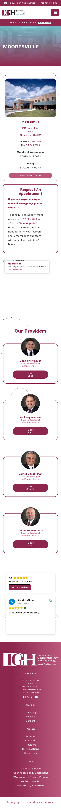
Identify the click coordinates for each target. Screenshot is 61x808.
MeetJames (30, 487)
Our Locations (30, 748)
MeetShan (31, 374)
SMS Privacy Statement (30, 785)
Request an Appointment (23, 3)
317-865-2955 (30, 142)
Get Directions (15, 270)
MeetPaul (31, 431)
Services (30, 736)
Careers (30, 720)
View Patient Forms (30, 175)
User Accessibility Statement (30, 772)
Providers (30, 744)
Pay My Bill (50, 3)
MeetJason (30, 544)
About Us (30, 740)
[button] (55, 617)
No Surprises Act (30, 781)
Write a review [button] (20, 587)
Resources (30, 753)
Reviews (30, 716)
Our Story (30, 712)
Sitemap (49, 802)
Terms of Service (30, 768)
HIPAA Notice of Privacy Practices (30, 777)
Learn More (44, 22)
